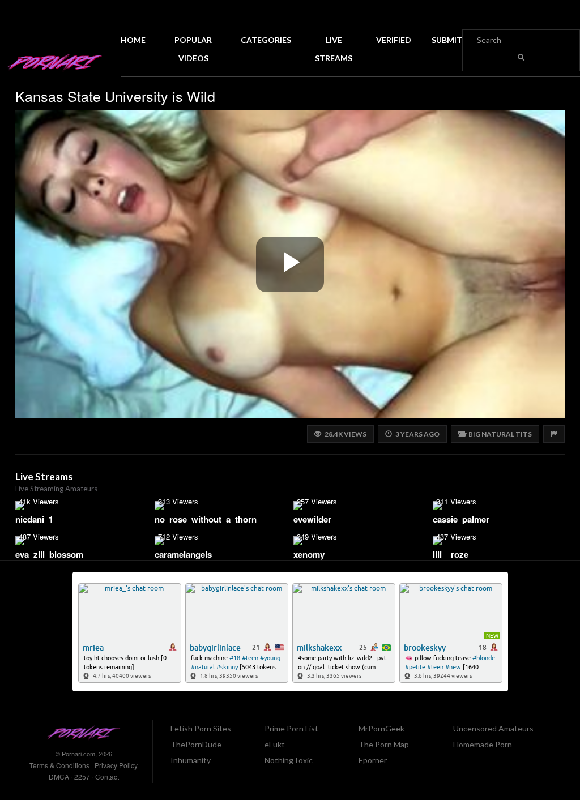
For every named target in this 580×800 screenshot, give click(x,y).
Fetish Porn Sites (200, 728)
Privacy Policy (116, 765)
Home (133, 40)
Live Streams (333, 49)
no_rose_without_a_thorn (206, 519)
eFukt (275, 744)
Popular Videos (193, 49)
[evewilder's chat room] (359, 505)
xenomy (309, 554)
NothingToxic (289, 760)
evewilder (312, 519)
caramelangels (183, 554)
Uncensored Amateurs (493, 728)
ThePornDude (195, 744)
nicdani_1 (34, 519)
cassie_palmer (461, 519)
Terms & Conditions (59, 765)
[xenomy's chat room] (359, 540)
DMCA (59, 776)
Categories (266, 40)
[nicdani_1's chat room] (81, 505)
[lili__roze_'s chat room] (499, 540)
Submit (447, 40)
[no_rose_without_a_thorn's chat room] (221, 505)
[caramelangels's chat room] (221, 540)
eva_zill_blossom (49, 554)
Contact (107, 776)
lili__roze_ (453, 554)
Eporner (373, 760)
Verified (393, 40)
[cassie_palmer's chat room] (499, 505)
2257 (82, 776)
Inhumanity (190, 760)
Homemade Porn (482, 744)
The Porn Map (384, 744)
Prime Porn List (291, 728)
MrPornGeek (381, 728)
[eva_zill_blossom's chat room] (81, 540)
